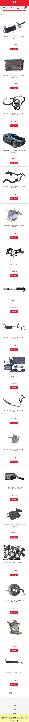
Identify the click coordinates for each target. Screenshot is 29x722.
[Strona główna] (14, 3)
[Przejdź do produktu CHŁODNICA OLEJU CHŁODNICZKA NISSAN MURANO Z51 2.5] (14, 514)
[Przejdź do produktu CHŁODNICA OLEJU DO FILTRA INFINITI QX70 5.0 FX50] (14, 589)
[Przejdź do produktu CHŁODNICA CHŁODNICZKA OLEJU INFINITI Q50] (14, 27)
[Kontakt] (14, 10)
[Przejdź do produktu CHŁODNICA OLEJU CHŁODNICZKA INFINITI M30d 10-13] (14, 364)
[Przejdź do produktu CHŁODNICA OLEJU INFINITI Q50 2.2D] (14, 663)
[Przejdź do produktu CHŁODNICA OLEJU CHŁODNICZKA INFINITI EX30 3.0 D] (14, 289)
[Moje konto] (18, 7)
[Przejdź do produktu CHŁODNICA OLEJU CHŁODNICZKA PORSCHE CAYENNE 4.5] (14, 552)
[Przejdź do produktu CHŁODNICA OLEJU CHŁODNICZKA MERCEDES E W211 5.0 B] (14, 476)
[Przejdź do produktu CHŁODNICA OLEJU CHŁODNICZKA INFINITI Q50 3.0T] (14, 438)
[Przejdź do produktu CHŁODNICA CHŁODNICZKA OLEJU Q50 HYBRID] (14, 214)
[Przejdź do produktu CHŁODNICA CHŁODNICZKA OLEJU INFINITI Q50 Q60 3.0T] (14, 102)
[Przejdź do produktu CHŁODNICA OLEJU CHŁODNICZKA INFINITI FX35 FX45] (14, 326)
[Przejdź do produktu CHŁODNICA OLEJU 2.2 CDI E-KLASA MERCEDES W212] (14, 252)
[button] (4, 7)
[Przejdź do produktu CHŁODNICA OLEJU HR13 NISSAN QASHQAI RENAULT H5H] (14, 627)
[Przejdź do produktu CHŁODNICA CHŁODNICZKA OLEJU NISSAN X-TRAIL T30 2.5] (14, 177)
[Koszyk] (24, 7)
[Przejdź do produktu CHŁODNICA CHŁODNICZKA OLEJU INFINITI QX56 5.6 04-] (14, 140)
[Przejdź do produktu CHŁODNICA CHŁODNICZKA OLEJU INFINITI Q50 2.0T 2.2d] (14, 65)
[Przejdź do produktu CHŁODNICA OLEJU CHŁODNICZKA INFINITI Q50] (14, 401)
